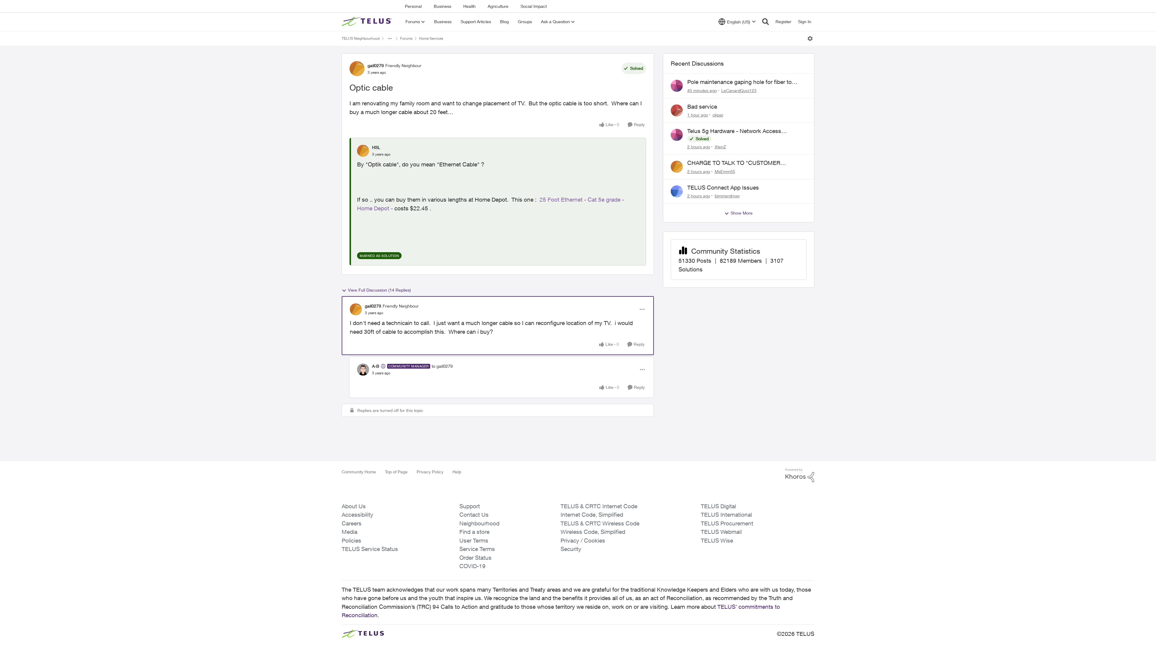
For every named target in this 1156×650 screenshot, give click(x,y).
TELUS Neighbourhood (361, 38)
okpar (718, 114)
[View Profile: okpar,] (677, 110)
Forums (406, 38)
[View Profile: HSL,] (363, 151)
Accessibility (357, 514)
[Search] (765, 21)
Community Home (359, 471)
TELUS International (726, 514)
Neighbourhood (479, 523)
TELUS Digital (718, 506)
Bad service (702, 106)
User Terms (473, 540)
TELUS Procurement (727, 523)
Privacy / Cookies (583, 540)
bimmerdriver (727, 195)
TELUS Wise (717, 540)
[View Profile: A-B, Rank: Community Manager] (363, 370)
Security (571, 549)
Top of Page (396, 471)
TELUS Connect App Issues (723, 187)
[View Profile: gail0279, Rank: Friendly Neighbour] (357, 68)
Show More (742, 212)
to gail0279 (442, 366)
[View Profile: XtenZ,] (677, 135)
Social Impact (534, 6)
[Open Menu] (810, 38)
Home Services (431, 38)
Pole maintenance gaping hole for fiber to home (739, 82)
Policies (351, 540)
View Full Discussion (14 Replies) (379, 289)
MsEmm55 (725, 171)
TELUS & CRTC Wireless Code (600, 523)
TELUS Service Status (370, 549)
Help (456, 471)
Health (469, 6)
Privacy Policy (430, 471)
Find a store (474, 531)
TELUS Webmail (721, 531)
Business (442, 6)
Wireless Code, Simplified (593, 531)
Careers (352, 523)
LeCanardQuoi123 (739, 90)
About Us (354, 506)
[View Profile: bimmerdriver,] (677, 191)
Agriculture (498, 6)
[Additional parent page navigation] (389, 38)
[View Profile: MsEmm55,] (677, 167)
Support (469, 506)
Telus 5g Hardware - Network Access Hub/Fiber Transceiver (734, 131)
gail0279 (376, 65)
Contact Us (474, 514)
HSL (376, 147)
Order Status (475, 557)
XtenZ (720, 146)
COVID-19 (472, 566)
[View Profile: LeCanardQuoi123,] (677, 86)
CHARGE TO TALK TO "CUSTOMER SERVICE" (733, 163)
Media (349, 531)
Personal (413, 6)
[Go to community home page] (367, 21)
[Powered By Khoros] (799, 475)
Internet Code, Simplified (592, 514)
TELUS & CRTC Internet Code (599, 506)
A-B (375, 366)
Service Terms (477, 549)
